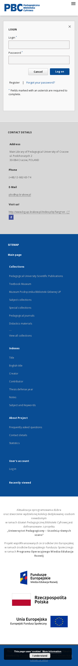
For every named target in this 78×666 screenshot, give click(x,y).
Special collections (20, 307)
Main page (15, 255)
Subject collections (20, 300)
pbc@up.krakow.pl (20, 194)
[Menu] (73, 3)
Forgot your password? (40, 82)
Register (14, 82)
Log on (59, 71)
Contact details (18, 435)
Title (11, 357)
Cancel (38, 72)
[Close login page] (70, 26)
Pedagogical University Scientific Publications (36, 276)
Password (16, 53)
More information (51, 651)
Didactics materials (20, 323)
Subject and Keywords (22, 405)
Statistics (14, 443)
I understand (39, 655)
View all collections (20, 335)
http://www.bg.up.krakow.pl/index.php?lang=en (37, 212)
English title (16, 365)
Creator (14, 373)
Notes (12, 397)
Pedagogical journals (21, 315)
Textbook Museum (20, 284)
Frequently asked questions (25, 427)
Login (13, 37)
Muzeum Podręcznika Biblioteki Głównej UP (35, 292)
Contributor (16, 381)
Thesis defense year (21, 389)
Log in (12, 469)
